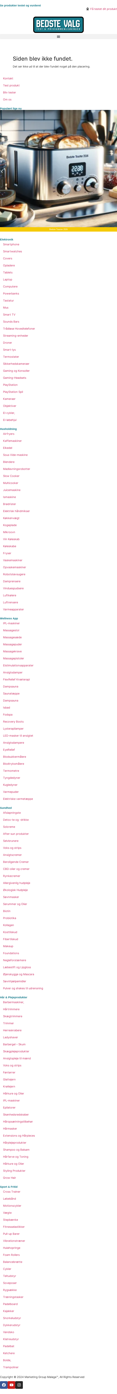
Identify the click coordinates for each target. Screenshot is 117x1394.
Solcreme (9, 826)
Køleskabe (9, 546)
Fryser (7, 553)
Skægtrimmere (12, 1016)
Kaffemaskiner (12, 440)
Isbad (6, 707)
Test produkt (11, 85)
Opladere (9, 265)
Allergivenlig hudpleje (16, 883)
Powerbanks (11, 293)
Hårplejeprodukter (14, 1142)
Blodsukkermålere (14, 756)
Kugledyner (10, 784)
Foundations (11, 953)
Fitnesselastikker (14, 1226)
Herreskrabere (12, 1030)
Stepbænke (10, 1219)
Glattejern (9, 1079)
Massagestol (11, 630)
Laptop (7, 279)
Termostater (11, 356)
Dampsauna (10, 686)
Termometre (11, 770)
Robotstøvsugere (14, 574)
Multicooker (10, 483)
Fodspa (7, 714)
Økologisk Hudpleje (15, 890)
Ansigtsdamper (13, 672)
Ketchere (9, 1353)
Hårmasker (10, 1128)
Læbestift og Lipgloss (17, 967)
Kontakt (8, 78)
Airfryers (8, 433)
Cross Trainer (11, 1191)
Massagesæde (12, 637)
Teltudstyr (9, 1276)
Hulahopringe (11, 1247)
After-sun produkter (16, 833)
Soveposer (10, 1283)
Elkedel (7, 447)
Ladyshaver (10, 1037)
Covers (7, 258)
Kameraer (9, 398)
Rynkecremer (11, 876)
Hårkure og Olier (13, 1093)
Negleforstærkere (14, 960)
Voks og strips (12, 847)
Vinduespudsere (13, 588)
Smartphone (11, 244)
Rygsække (10, 1290)
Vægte (7, 1212)
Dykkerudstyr (11, 1325)
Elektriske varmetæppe (18, 798)
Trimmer (8, 1023)
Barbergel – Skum (14, 1044)
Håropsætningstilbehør (18, 1121)
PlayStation (10, 384)
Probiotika (9, 918)
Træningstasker (13, 1297)
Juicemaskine (11, 490)
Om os (7, 99)
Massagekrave (12, 651)
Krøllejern (9, 1086)
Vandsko (8, 1332)
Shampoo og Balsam (16, 1149)
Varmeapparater (13, 609)
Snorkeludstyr (12, 1318)
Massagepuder (12, 644)
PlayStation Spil (13, 391)
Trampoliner (11, 1367)
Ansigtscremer (12, 854)
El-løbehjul (9, 420)
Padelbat (8, 1346)
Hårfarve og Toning (15, 1156)
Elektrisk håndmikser (16, 511)
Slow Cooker (11, 476)
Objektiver (9, 405)
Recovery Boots (13, 721)
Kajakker (8, 1311)
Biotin (7, 911)
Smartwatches (12, 251)
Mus (5, 307)
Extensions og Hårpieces (19, 1135)
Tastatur (8, 300)
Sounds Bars (11, 321)
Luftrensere (10, 602)
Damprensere (11, 581)
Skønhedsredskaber (16, 1114)
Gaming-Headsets (14, 377)
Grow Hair (9, 1177)
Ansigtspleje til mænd (17, 1058)
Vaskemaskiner (12, 560)
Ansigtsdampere (13, 742)
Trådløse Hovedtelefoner (19, 328)
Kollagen (8, 925)
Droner (7, 342)
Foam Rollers (11, 1254)
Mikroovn (9, 532)
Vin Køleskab (11, 539)
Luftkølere (9, 595)
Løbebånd (9, 1198)
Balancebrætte (12, 1261)
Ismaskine (9, 497)
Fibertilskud (10, 939)
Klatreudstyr (11, 1339)
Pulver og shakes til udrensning (23, 988)
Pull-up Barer (11, 1233)
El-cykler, (9, 412)
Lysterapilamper (13, 728)
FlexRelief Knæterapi (16, 679)
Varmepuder (11, 791)
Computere (10, 286)
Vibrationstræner (14, 1240)
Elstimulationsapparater (18, 665)
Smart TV (9, 314)
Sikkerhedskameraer (16, 363)
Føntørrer (9, 1072)
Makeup (8, 946)
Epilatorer (9, 1107)
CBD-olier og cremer (16, 869)
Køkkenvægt (11, 518)
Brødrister (9, 504)
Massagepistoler (13, 658)
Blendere (8, 461)
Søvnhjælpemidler (14, 981)
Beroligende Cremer (16, 861)
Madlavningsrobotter (16, 469)
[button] (58, 36)
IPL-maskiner (11, 623)
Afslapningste (12, 812)
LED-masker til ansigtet (18, 735)
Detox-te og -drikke (16, 819)
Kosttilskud (10, 932)
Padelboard (10, 1304)
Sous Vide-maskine (15, 454)
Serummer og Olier (15, 904)
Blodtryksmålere (13, 763)
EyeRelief (9, 749)
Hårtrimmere (11, 1009)
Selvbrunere (10, 840)
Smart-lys (9, 349)
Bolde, (7, 1360)
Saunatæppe (11, 693)
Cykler (7, 1268)
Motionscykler (12, 1205)
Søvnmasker (11, 897)
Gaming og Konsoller (16, 370)
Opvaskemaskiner (14, 567)
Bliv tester (9, 92)
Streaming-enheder (15, 335)
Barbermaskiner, (13, 1002)
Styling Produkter (14, 1170)
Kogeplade (10, 525)
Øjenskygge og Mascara (18, 974)
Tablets (7, 272)
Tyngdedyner (11, 777)
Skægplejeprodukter (16, 1051)
